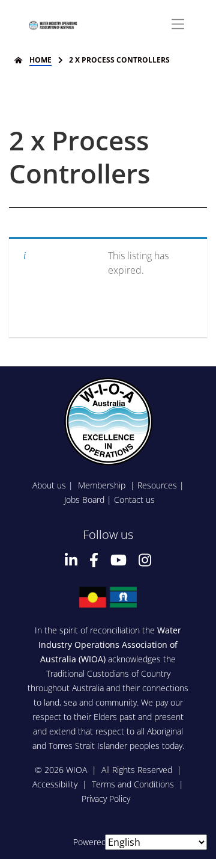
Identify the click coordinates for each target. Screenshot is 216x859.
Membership (103, 485)
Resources (157, 485)
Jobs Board (84, 499)
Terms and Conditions (133, 784)
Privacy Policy (106, 798)
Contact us (134, 499)
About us (49, 485)
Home (40, 60)
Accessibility (54, 784)
